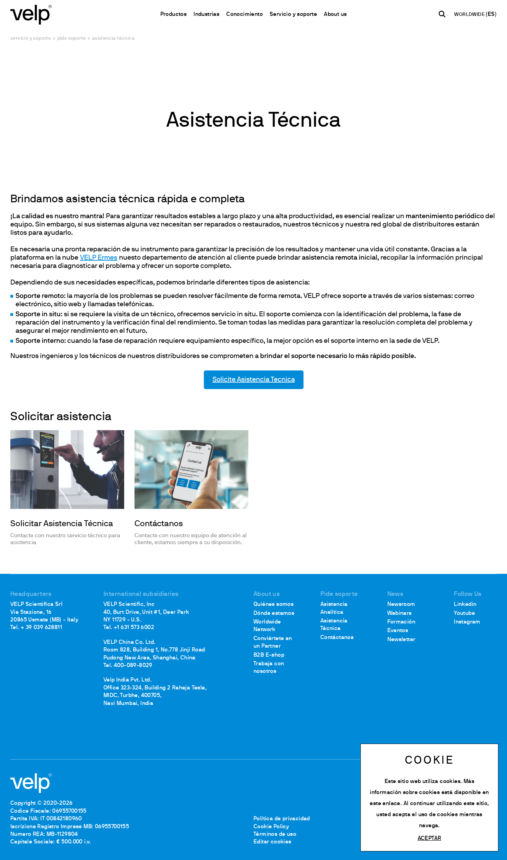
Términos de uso (275, 834)
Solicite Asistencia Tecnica (253, 380)
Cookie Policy (271, 826)
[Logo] (31, 14)
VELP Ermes (98, 258)
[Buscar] (442, 14)
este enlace (385, 803)
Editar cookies (272, 842)
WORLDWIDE (470, 14)
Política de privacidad (282, 818)
